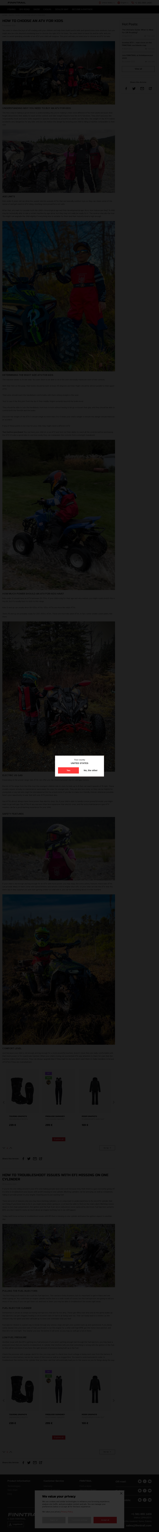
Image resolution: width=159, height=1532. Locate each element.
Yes (68, 770)
